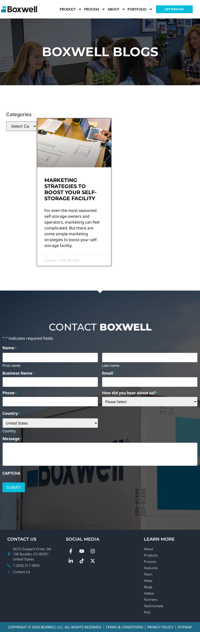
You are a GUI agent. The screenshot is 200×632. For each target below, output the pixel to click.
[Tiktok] (82, 561)
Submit (13, 487)
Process (91, 9)
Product (68, 9)
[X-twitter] (93, 561)
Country (9, 430)
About (113, 9)
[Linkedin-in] (71, 561)
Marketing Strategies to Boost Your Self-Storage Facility (70, 189)
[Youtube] (82, 551)
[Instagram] (93, 551)
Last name (110, 365)
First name (11, 365)
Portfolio (137, 9)
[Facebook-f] (71, 551)
